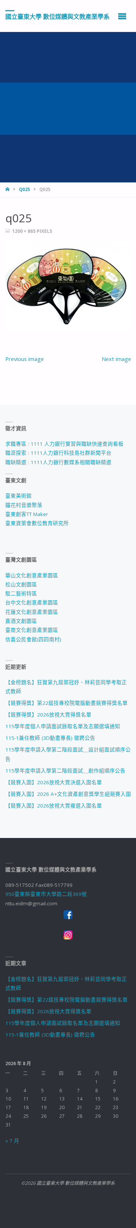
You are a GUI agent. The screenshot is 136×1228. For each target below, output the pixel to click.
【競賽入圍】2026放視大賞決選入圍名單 (53, 782)
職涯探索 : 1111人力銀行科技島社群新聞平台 (58, 452)
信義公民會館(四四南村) (33, 639)
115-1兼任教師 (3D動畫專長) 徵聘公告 (50, 738)
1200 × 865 (24, 231)
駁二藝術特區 (21, 593)
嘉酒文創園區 (21, 621)
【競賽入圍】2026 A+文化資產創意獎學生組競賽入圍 (68, 794)
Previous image (24, 359)
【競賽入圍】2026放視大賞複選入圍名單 (53, 805)
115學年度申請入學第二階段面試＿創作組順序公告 (65, 770)
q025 (24, 189)
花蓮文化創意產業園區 (31, 612)
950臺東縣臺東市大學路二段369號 (46, 894)
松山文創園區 (21, 584)
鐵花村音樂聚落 (23, 505)
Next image (116, 359)
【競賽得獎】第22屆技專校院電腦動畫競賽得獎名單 (66, 703)
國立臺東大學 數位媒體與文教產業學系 (57, 16)
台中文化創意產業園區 (31, 602)
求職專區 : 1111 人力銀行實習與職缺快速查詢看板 (64, 443)
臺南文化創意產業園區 (31, 630)
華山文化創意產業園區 (31, 575)
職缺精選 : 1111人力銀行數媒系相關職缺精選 (58, 462)
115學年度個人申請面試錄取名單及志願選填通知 (62, 726)
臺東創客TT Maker (26, 514)
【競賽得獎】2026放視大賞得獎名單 (48, 714)
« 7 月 (12, 1140)
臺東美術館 (18, 495)
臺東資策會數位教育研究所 (37, 523)
